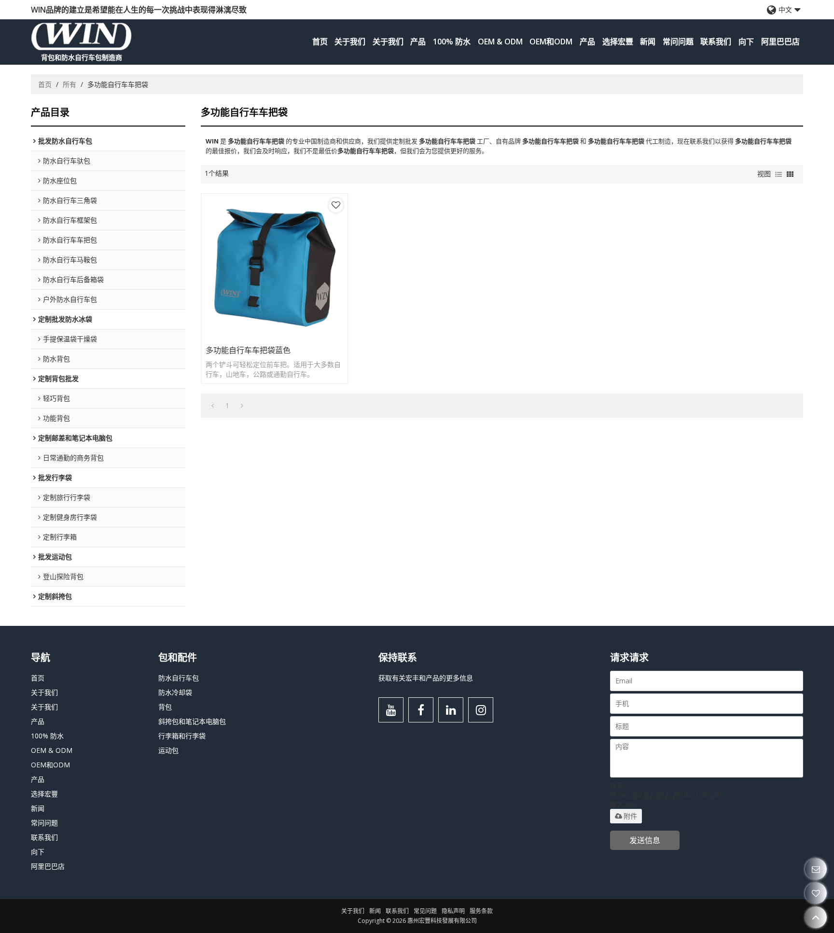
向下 (746, 41)
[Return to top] (816, 917)
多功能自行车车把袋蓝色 (248, 350)
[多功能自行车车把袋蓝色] (274, 267)
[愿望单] (816, 893)
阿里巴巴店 (780, 41)
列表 (778, 174)
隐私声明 (453, 911)
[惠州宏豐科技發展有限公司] (81, 36)
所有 (69, 84)
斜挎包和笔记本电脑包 (192, 721)
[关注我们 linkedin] (450, 709)
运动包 (168, 750)
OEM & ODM (500, 41)
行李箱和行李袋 (182, 735)
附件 (630, 816)
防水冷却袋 (175, 692)
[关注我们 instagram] (480, 709)
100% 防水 (452, 41)
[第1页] (213, 405)
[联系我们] (816, 869)
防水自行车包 (178, 677)
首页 (320, 41)
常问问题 (678, 41)
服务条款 (481, 911)
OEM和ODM (550, 41)
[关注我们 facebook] (420, 709)
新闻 (647, 41)
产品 (418, 41)
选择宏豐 (617, 41)
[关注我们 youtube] (390, 709)
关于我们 (349, 41)
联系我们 (715, 41)
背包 (165, 706)
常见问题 (425, 911)
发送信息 (644, 840)
